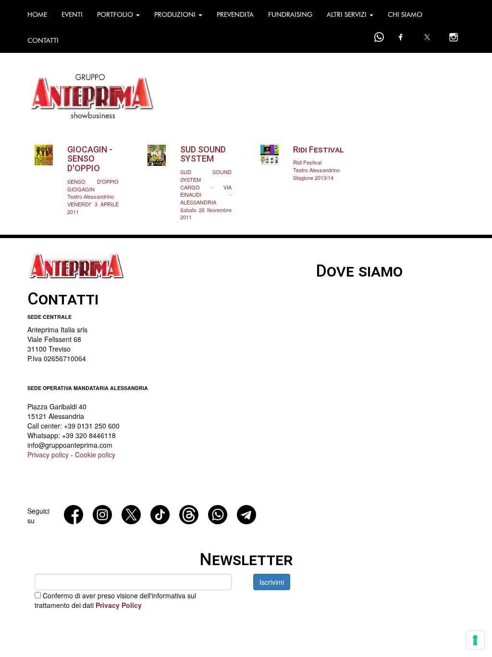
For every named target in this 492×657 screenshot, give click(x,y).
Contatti (43, 41)
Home (37, 15)
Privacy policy (48, 454)
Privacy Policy (119, 605)
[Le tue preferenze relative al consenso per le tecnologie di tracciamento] (475, 640)
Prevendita (235, 15)
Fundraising (290, 15)
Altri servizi (348, 15)
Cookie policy (95, 454)
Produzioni (175, 15)
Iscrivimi (271, 582)
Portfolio (116, 15)
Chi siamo (405, 15)
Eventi (72, 15)
